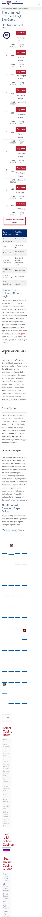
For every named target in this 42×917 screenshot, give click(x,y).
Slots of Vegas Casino (20, 77)
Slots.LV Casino (20, 136)
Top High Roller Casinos (6, 906)
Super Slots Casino (20, 116)
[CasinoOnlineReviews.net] (12, 3)
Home (3, 8)
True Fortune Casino (20, 175)
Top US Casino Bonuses (6, 897)
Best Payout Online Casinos (6, 878)
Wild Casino (20, 210)
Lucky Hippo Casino (20, 39)
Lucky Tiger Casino (20, 155)
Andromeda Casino (20, 97)
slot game (21, 335)
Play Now (21, 33)
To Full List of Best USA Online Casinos (15, 221)
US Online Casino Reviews (6, 888)
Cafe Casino (20, 193)
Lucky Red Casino (20, 59)
